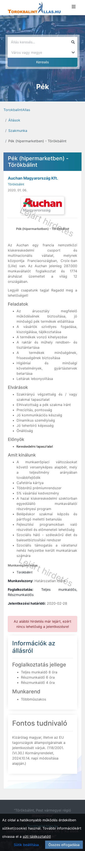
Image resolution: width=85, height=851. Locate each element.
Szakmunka (17, 130)
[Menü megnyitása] (73, 6)
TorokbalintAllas (16, 110)
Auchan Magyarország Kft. (33, 178)
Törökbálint (16, 184)
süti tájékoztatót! (37, 836)
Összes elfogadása (64, 845)
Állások (14, 120)
